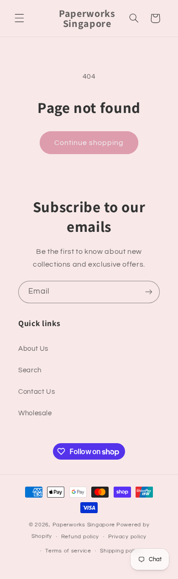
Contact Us (36, 391)
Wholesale (35, 413)
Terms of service (68, 550)
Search (30, 370)
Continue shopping (89, 142)
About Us (33, 348)
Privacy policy (127, 536)
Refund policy (80, 536)
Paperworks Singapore (83, 524)
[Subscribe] (148, 292)
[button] (19, 18)
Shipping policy (120, 550)
